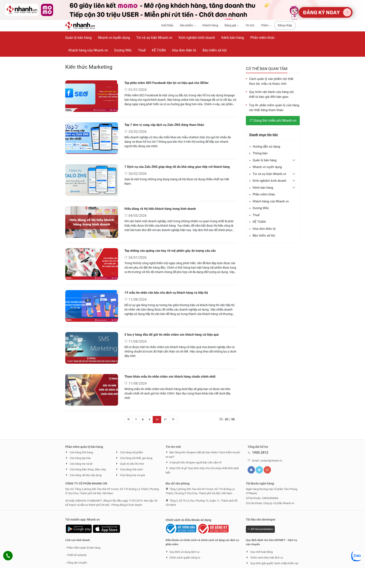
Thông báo (260, 153)
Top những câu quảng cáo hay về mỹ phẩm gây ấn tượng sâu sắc (170, 251)
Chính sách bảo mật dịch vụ (266, 557)
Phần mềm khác (264, 194)
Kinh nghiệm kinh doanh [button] (269, 180)
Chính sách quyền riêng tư (184, 557)
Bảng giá (231, 25)
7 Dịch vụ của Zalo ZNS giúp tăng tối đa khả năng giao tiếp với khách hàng (177, 167)
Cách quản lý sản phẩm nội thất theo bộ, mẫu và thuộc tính (271, 81)
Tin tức (250, 25)
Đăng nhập (285, 25)
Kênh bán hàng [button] (263, 187)
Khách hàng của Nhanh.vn (271, 201)
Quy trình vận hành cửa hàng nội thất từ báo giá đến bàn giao (271, 94)
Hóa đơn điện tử (264, 228)
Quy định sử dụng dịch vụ (184, 551)
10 (156, 419)
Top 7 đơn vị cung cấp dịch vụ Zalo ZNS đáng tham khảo (164, 125)
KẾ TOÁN (259, 221)
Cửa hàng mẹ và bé (81, 463)
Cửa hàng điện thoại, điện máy (87, 469)
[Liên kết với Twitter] (259, 470)
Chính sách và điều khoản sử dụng (188, 520)
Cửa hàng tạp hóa (80, 458)
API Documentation (261, 529)
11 (165, 419)
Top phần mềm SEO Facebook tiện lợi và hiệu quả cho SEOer (166, 83)
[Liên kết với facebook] (251, 470)
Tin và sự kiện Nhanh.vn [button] (269, 174)
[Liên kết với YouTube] (267, 470)
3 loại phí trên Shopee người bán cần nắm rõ (195, 462)
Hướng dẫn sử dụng (266, 146)
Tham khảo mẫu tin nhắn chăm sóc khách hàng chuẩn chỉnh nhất (169, 376)
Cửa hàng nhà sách (131, 469)
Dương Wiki (261, 208)
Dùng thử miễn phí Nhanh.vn (274, 120)
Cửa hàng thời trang (81, 452)
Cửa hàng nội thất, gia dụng (135, 458)
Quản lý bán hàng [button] (264, 160)
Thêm (265, 25)
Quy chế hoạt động (261, 551)
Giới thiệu (167, 25)
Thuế (256, 215)
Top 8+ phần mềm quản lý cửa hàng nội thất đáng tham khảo (274, 107)
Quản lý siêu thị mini (131, 463)
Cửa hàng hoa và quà (132, 475)
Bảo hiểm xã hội (264, 235)
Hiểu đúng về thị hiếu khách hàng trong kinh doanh (160, 209)
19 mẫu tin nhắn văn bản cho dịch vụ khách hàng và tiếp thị (166, 293)
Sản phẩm (187, 25)
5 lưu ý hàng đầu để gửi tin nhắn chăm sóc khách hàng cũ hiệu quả (171, 334)
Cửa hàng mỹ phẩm (131, 452)
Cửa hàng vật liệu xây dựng (85, 475)
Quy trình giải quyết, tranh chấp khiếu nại (274, 563)
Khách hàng (210, 25)
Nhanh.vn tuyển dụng (267, 167)
